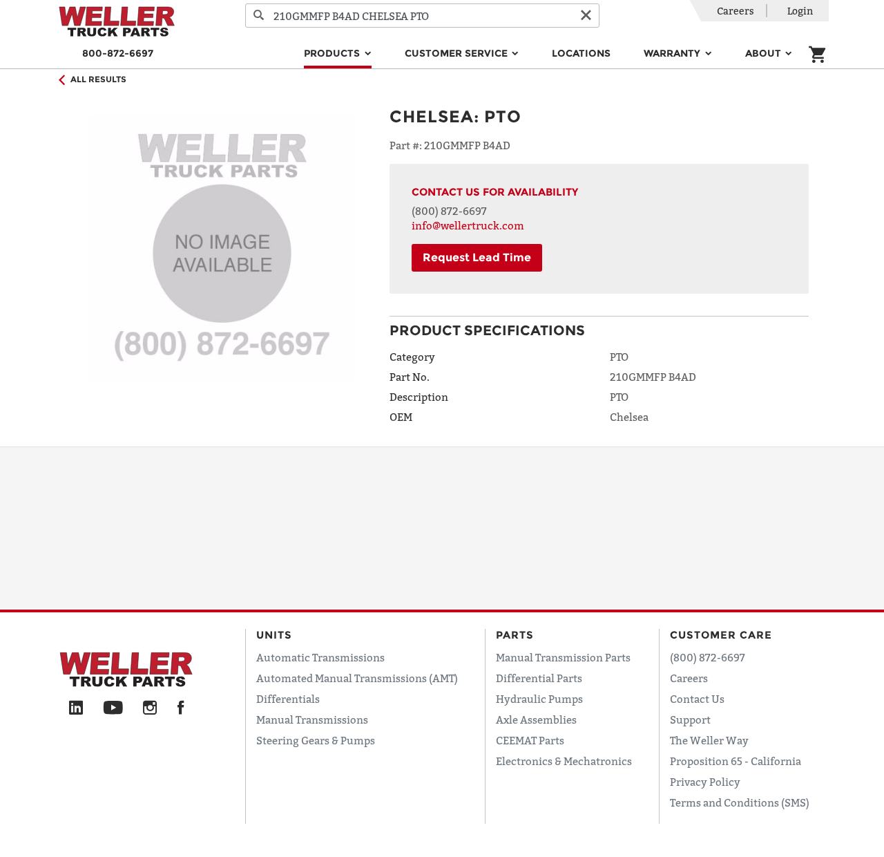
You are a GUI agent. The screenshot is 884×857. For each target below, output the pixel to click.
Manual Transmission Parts (563, 657)
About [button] (764, 53)
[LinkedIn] (76, 708)
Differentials (288, 699)
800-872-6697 (117, 53)
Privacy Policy (705, 781)
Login (800, 11)
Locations (581, 53)
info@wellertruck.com (468, 225)
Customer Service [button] (457, 53)
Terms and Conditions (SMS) (739, 802)
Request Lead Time (477, 257)
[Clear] (585, 15)
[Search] (259, 15)
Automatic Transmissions (320, 657)
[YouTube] (113, 708)
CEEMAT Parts (530, 740)
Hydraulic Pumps (539, 699)
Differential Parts (539, 678)
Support (690, 719)
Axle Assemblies (536, 719)
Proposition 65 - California (735, 761)
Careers (735, 11)
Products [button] (333, 53)
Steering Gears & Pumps (315, 740)
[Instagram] (150, 708)
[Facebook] (180, 708)
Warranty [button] (673, 53)
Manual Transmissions (312, 719)
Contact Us (697, 699)
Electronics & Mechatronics (564, 761)
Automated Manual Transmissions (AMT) (357, 678)
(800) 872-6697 (449, 211)
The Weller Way (709, 740)
